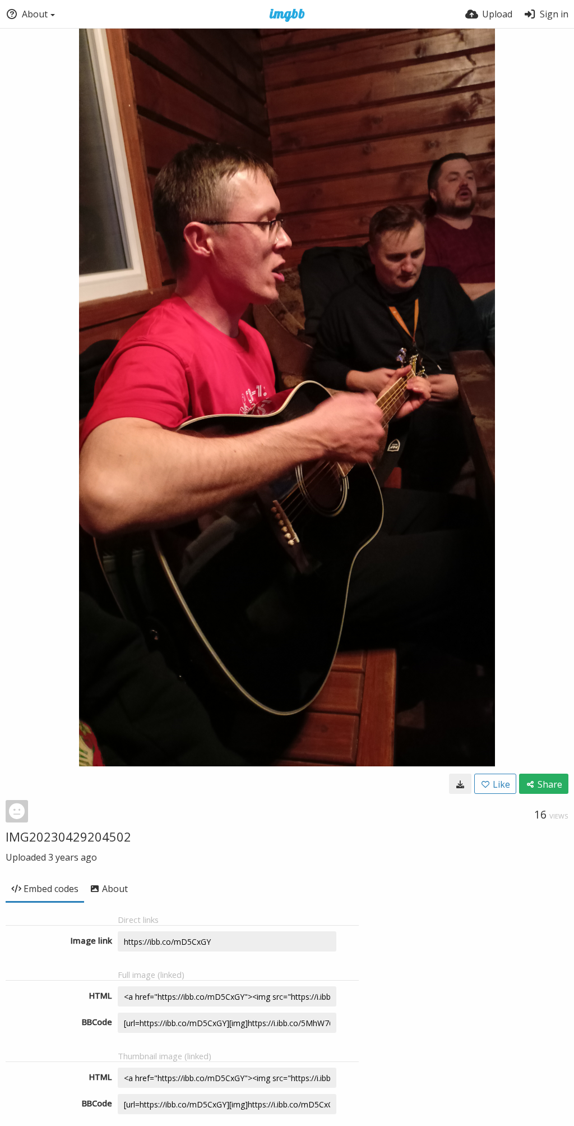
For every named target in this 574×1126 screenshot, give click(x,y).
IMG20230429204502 (68, 836)
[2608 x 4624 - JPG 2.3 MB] (460, 784)
